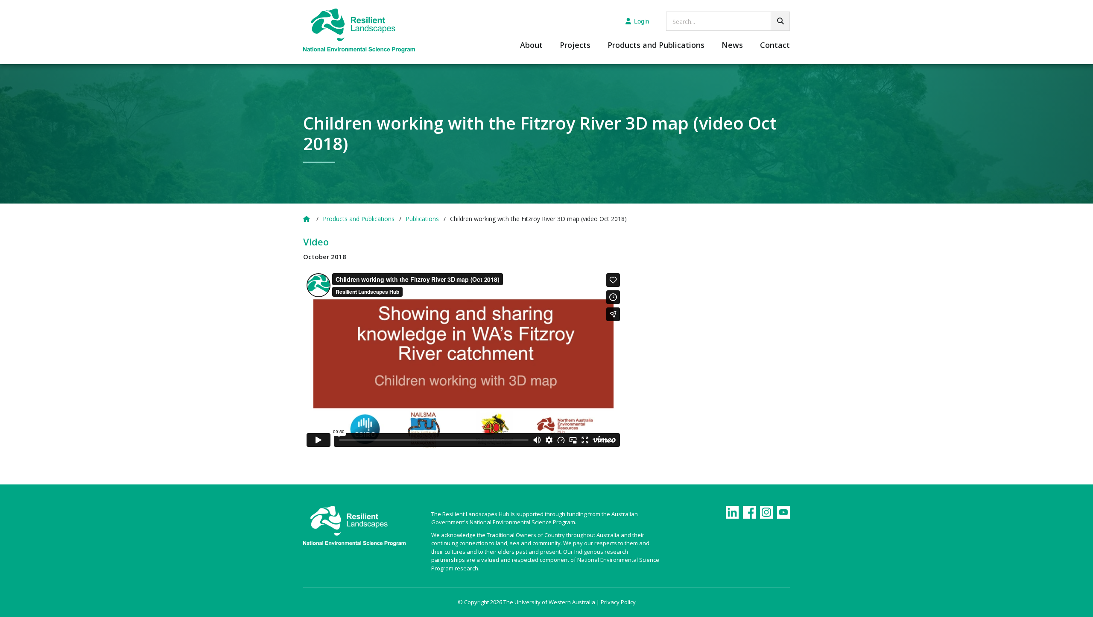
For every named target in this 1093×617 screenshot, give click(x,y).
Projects (575, 45)
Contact (775, 45)
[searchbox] (728, 21)
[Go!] (780, 21)
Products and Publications (656, 45)
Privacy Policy (618, 602)
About (531, 45)
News (732, 45)
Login (641, 21)
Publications (422, 219)
